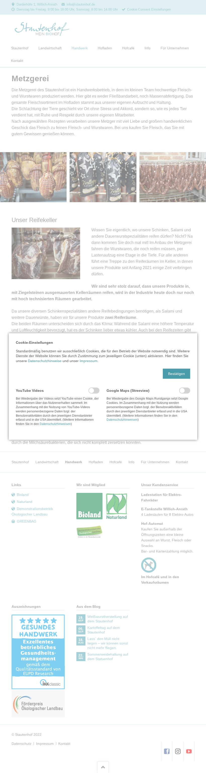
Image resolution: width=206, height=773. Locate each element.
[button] (176, 374)
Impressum (88, 361)
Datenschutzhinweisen (55, 424)
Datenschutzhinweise (45, 361)
